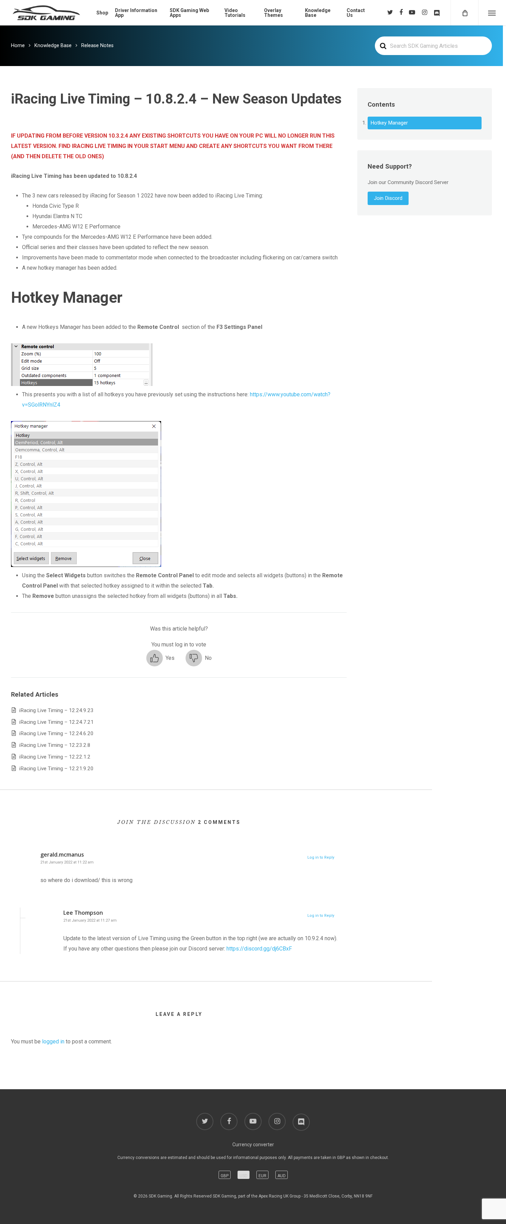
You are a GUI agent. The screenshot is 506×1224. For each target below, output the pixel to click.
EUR (262, 1175)
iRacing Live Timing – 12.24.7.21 (56, 722)
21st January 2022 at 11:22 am (67, 862)
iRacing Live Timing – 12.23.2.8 (55, 745)
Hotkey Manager (389, 123)
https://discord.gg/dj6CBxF (259, 948)
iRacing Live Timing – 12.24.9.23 (56, 710)
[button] (160, 658)
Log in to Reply (320, 857)
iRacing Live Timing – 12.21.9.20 (56, 768)
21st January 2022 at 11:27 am (90, 920)
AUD (281, 1175)
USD (243, 1175)
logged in (53, 1041)
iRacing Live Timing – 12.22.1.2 (55, 757)
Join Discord (388, 198)
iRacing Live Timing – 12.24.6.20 (56, 733)
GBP (225, 1175)
